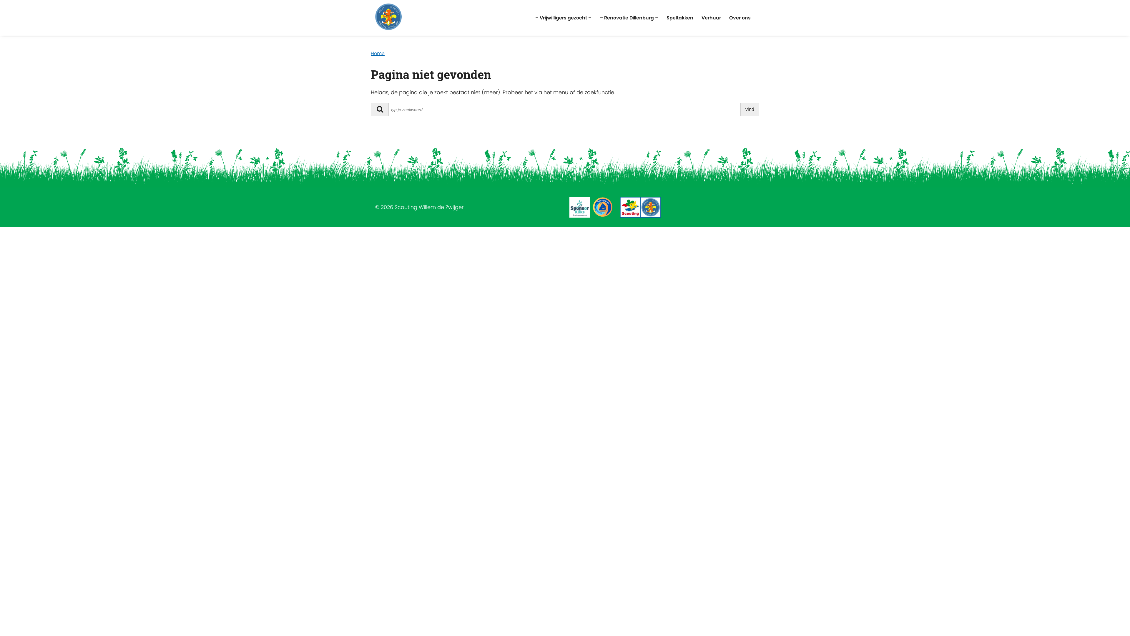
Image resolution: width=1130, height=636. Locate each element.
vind (749, 109)
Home (378, 53)
